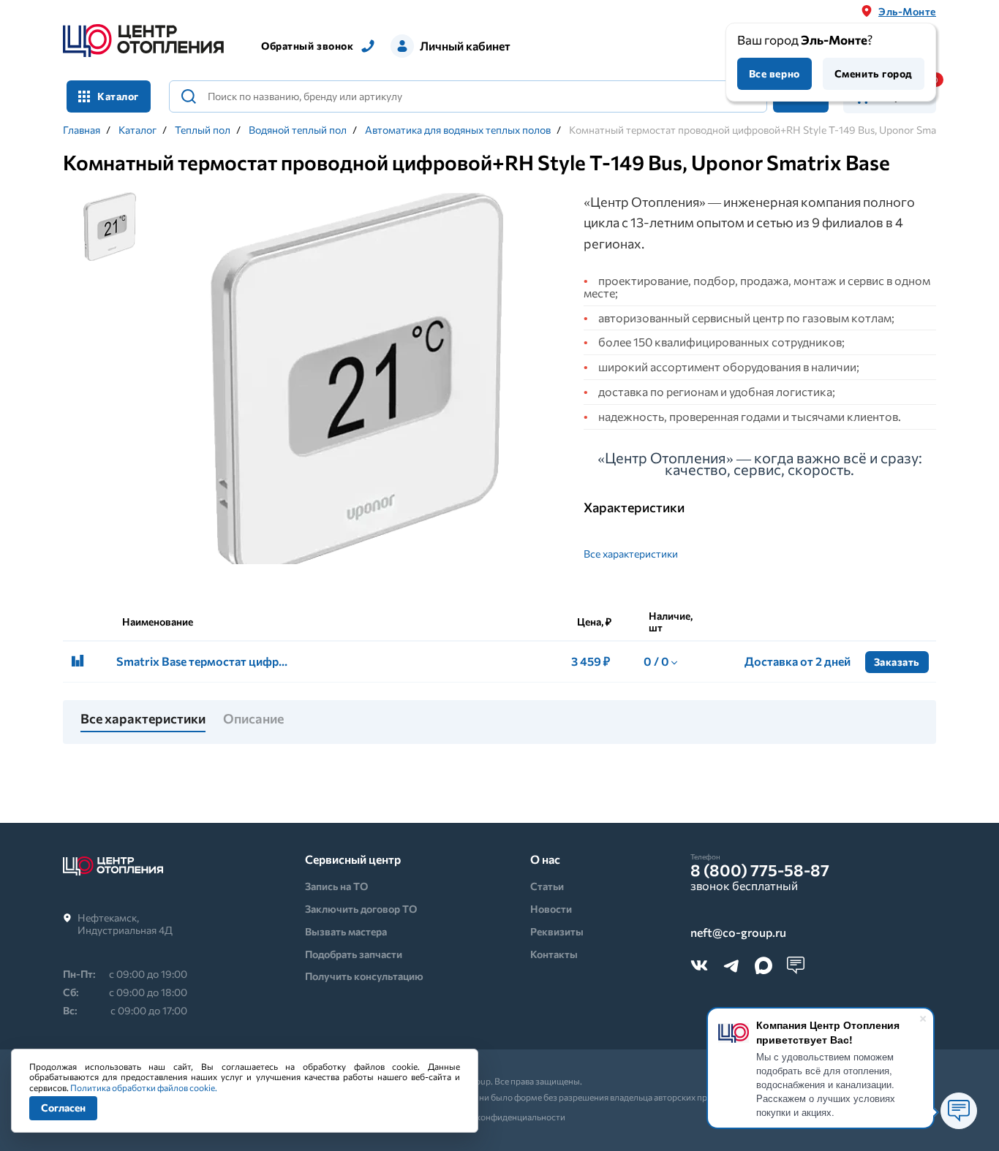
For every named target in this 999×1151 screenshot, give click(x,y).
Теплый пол (202, 130)
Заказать (897, 662)
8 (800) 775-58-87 (759, 870)
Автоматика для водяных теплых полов (458, 130)
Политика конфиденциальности (499, 1117)
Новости (551, 909)
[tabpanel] (359, 385)
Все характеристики (631, 553)
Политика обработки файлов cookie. (143, 1087)
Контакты (554, 954)
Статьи (547, 886)
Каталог (137, 130)
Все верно (774, 73)
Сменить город (873, 73)
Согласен (63, 1107)
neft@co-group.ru (738, 933)
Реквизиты (557, 931)
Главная (81, 130)
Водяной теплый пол (298, 130)
